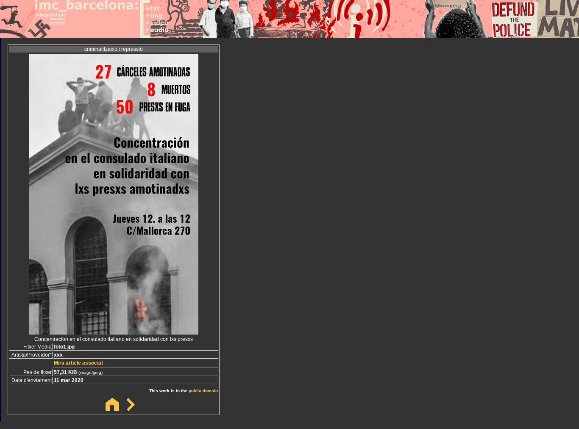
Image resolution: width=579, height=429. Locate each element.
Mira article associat (78, 363)
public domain (203, 390)
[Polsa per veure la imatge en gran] (113, 332)
